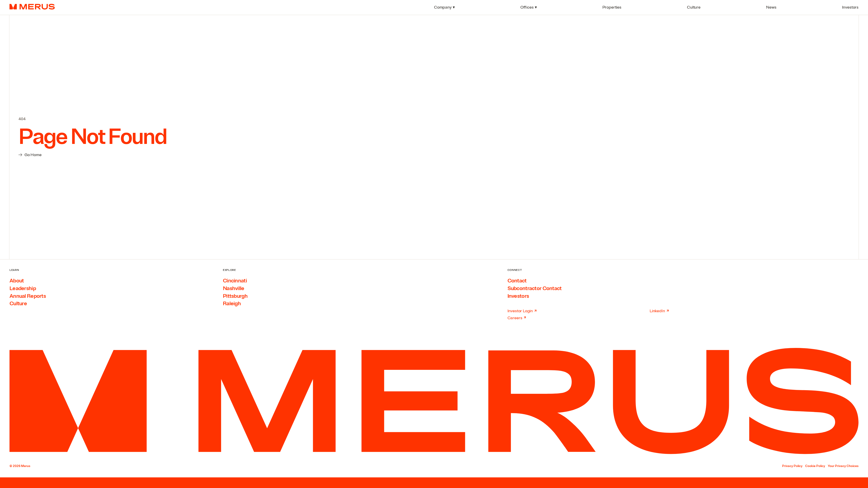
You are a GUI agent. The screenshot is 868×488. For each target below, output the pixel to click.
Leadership (22, 288)
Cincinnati (235, 280)
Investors (518, 296)
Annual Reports (27, 296)
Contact (517, 280)
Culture (18, 303)
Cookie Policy (815, 466)
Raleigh (232, 303)
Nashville (233, 288)
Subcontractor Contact (534, 288)
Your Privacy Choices (843, 466)
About (16, 280)
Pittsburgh (235, 296)
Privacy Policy (792, 466)
